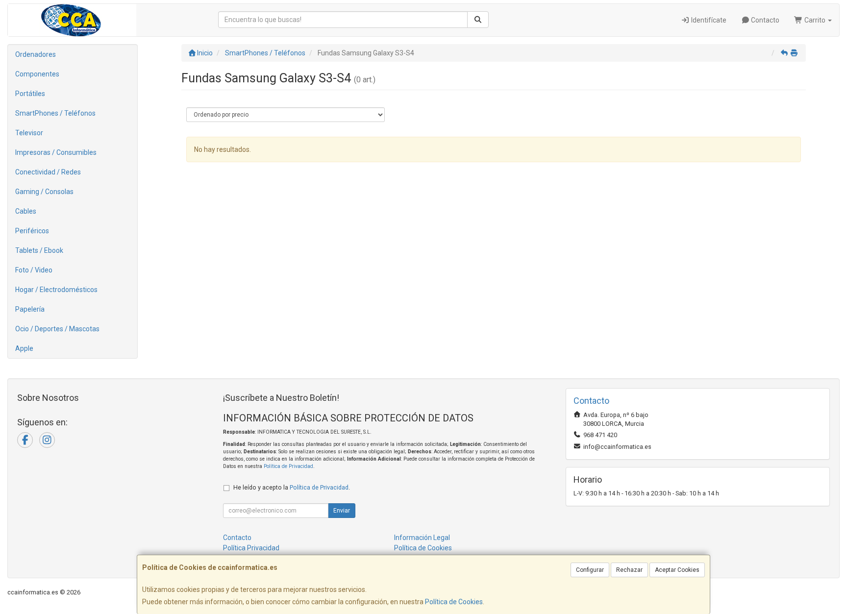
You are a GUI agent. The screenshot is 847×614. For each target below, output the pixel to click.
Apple (24, 348)
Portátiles (30, 94)
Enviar (341, 510)
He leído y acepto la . (291, 487)
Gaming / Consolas (44, 192)
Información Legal (422, 537)
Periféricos (32, 231)
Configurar (590, 569)
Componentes (37, 74)
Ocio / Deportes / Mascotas (57, 329)
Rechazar (629, 569)
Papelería (30, 309)
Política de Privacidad (288, 466)
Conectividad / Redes (48, 172)
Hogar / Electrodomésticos (56, 290)
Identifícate (708, 20)
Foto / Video (33, 270)
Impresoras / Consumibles (56, 152)
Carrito (815, 20)
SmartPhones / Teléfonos (55, 113)
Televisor (29, 133)
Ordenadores (35, 54)
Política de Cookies (454, 602)
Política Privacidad (251, 548)
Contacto (764, 20)
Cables (25, 211)
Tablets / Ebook (39, 250)
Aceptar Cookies (677, 569)
